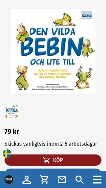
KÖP (57, 160)
